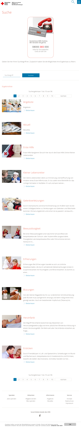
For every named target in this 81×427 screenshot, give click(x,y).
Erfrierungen (29, 259)
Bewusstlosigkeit (31, 228)
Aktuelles (50, 401)
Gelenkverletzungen (33, 200)
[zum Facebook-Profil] (40, 415)
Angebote (28, 102)
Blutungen (28, 289)
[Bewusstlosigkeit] (11, 232)
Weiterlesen (30, 110)
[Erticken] (11, 352)
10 (52, 96)
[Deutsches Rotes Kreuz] (6, 4)
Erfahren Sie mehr (57, 425)
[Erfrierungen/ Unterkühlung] (11, 263)
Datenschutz (69, 401)
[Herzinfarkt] (11, 321)
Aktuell (26, 124)
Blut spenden (30, 401)
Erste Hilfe (28, 147)
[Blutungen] (11, 293)
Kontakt (69, 399)
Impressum (69, 403)
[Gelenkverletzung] (11, 204)
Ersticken (28, 348)
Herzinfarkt (29, 317)
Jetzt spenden (11, 399)
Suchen (31, 75)
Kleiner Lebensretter (34, 172)
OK (70, 424)
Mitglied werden (31, 399)
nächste (63, 96)
